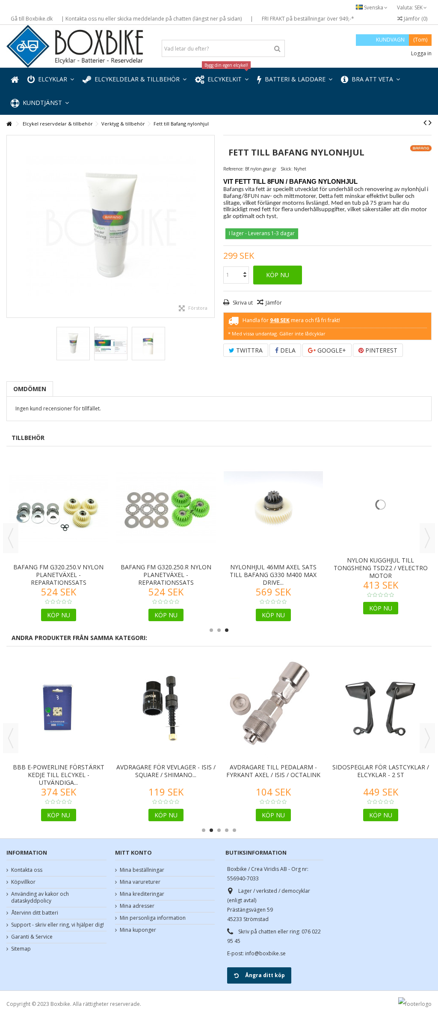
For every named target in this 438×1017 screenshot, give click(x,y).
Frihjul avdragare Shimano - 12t (380, 690)
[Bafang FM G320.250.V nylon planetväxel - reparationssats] (58, 508)
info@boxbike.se (265, 953)
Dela (287, 350)
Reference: (233, 169)
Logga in (421, 53)
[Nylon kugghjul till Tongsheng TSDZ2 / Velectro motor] (380, 508)
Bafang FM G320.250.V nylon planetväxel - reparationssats (58, 574)
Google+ (331, 350)
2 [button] (219, 630)
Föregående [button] (11, 227)
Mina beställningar (142, 870)
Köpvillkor (23, 882)
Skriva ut (242, 302)
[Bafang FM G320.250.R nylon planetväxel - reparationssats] (166, 508)
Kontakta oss (26, 870)
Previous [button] (10, 538)
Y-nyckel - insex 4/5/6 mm (166, 686)
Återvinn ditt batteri (34, 912)
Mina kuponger (138, 930)
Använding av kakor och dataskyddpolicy (40, 897)
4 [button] (226, 830)
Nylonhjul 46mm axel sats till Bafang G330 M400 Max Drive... (273, 574)
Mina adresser (137, 906)
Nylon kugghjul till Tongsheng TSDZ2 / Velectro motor (381, 574)
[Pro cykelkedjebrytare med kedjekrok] (273, 668)
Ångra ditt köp (265, 975)
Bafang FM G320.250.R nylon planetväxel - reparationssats (166, 574)
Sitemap (21, 948)
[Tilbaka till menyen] (9, 124)
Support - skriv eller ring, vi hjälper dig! (57, 924)
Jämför (274, 302)
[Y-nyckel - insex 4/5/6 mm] (166, 668)
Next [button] (427, 538)
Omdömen (29, 389)
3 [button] (226, 630)
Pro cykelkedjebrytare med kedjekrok (273, 690)
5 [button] (234, 830)
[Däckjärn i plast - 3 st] (58, 668)
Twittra (248, 350)
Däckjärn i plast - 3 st (58, 686)
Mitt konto (133, 852)
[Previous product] (424, 122)
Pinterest (380, 350)
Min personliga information (153, 918)
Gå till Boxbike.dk (32, 18)
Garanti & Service (32, 936)
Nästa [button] (210, 227)
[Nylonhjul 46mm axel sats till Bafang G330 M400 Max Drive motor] (273, 508)
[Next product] (430, 122)
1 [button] (211, 630)
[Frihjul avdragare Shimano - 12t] (380, 668)
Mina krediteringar (142, 894)
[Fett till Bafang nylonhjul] (110, 226)
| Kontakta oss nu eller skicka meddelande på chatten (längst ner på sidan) (151, 18)
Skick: (287, 169)
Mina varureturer (140, 882)
